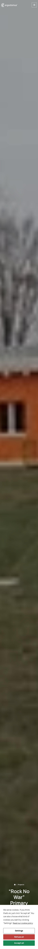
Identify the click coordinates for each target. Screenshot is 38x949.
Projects (21, 885)
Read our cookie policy (23, 923)
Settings (19, 930)
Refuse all (19, 937)
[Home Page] (15, 885)
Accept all (19, 943)
